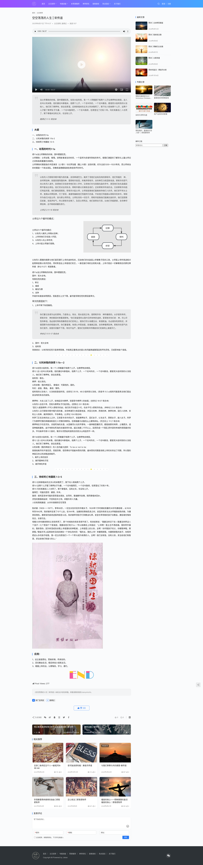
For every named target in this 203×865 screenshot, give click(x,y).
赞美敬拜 (76, 4)
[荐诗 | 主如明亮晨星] (141, 26)
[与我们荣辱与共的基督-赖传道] (115, 752)
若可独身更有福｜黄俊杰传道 (80, 765)
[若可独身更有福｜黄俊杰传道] (81, 752)
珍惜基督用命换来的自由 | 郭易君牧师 (47, 800)
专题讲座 (63, 4)
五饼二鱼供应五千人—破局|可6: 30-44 (47, 766)
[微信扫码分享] (45, 717)
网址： (103, 833)
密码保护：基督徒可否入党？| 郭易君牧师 (144, 131)
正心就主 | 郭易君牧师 (77, 799)
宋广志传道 (40, 700)
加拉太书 (38, 780)
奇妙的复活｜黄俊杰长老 (157, 70)
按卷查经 (96, 4)
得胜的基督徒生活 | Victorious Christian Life (143, 97)
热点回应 (105, 4)
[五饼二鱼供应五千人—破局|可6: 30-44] (48, 752)
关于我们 (117, 4)
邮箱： (70, 833)
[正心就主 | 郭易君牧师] (81, 787)
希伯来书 (105, 746)
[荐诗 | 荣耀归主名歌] (141, 49)
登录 (163, 4)
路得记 (64, 23)
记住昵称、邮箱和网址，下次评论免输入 (50, 837)
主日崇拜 (51, 4)
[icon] (168, 855)
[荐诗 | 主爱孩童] (141, 61)
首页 (43, 4)
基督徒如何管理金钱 (161, 98)
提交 (125, 837)
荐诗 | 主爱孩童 (154, 58)
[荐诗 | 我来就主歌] (141, 37)
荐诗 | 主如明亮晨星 (155, 23)
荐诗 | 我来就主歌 (155, 35)
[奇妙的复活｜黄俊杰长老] (141, 72)
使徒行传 (71, 780)
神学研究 (86, 4)
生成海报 (38, 717)
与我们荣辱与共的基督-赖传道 (114, 765)
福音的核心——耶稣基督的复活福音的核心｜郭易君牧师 (114, 800)
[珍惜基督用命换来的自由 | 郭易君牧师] (48, 787)
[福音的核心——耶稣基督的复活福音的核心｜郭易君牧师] (115, 787)
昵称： (38, 833)
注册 (169, 4)
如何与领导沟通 (141, 115)
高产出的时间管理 (160, 114)
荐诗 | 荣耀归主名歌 (155, 46)
